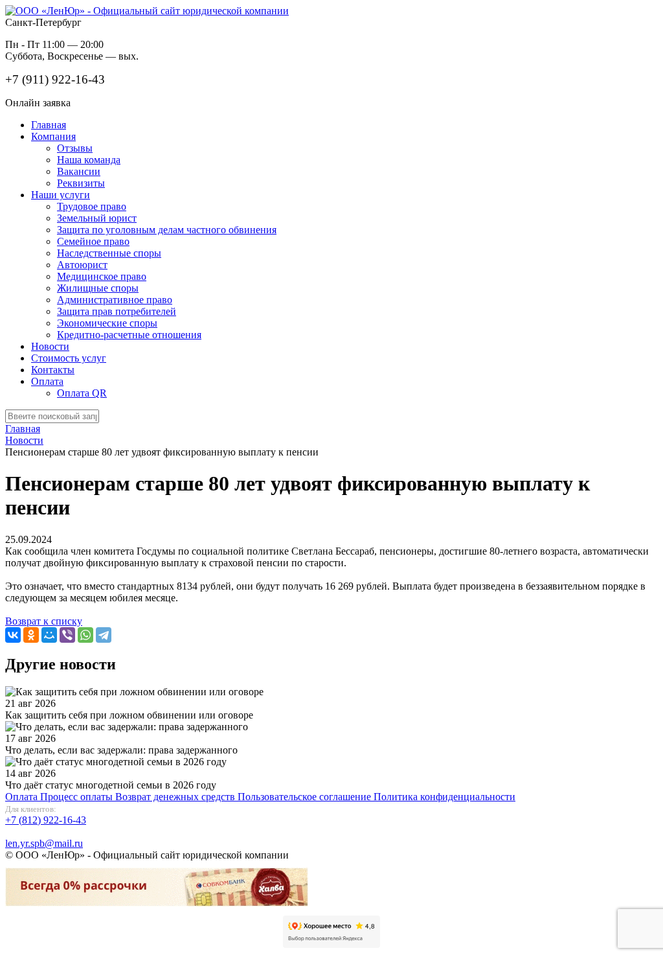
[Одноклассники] (31, 635)
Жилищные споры (98, 288)
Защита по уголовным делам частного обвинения (166, 229)
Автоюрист (82, 264)
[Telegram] (103, 635)
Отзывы (75, 148)
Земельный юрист (97, 218)
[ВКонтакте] (13, 635)
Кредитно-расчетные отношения (129, 334)
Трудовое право (91, 206)
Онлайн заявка (38, 102)
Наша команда (88, 159)
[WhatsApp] (85, 635)
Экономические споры (107, 323)
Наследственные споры (109, 253)
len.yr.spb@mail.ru (44, 843)
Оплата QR (82, 392)
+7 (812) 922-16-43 (45, 819)
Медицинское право (101, 276)
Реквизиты (81, 183)
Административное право (114, 299)
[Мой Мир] (49, 635)
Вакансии (78, 171)
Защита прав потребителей (116, 311)
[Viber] (67, 635)
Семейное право (93, 241)
